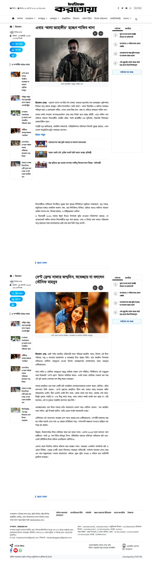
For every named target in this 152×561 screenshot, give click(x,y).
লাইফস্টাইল (87, 18)
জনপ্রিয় (128, 28)
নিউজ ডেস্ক (18, 32)
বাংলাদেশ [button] (30, 18)
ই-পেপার (138, 8)
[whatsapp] (20, 550)
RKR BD (138, 557)
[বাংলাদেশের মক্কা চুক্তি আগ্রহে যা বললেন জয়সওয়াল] (126, 54)
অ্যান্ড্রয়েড (128, 549)
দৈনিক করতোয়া (61, 512)
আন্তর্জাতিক (66, 18)
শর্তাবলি (88, 512)
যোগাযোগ (59, 515)
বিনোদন (76, 18)
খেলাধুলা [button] (53, 18)
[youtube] (16, 550)
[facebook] (11, 550)
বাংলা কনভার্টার (119, 512)
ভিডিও (14, 8)
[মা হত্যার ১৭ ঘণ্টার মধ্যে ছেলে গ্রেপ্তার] (126, 45)
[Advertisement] (21, 214)
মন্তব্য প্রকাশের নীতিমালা (102, 512)
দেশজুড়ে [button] (41, 18)
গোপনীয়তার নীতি (76, 512)
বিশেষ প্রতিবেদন (100, 18)
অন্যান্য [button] (126, 18)
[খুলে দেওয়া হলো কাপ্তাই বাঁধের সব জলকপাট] (126, 35)
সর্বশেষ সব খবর (126, 72)
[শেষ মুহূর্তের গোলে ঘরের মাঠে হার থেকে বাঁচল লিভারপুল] (126, 63)
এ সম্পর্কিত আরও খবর (21, 64)
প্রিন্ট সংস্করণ (19, 44)
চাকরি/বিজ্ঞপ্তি (115, 18)
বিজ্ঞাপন (130, 512)
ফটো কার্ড (18, 50)
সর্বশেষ (20, 18)
